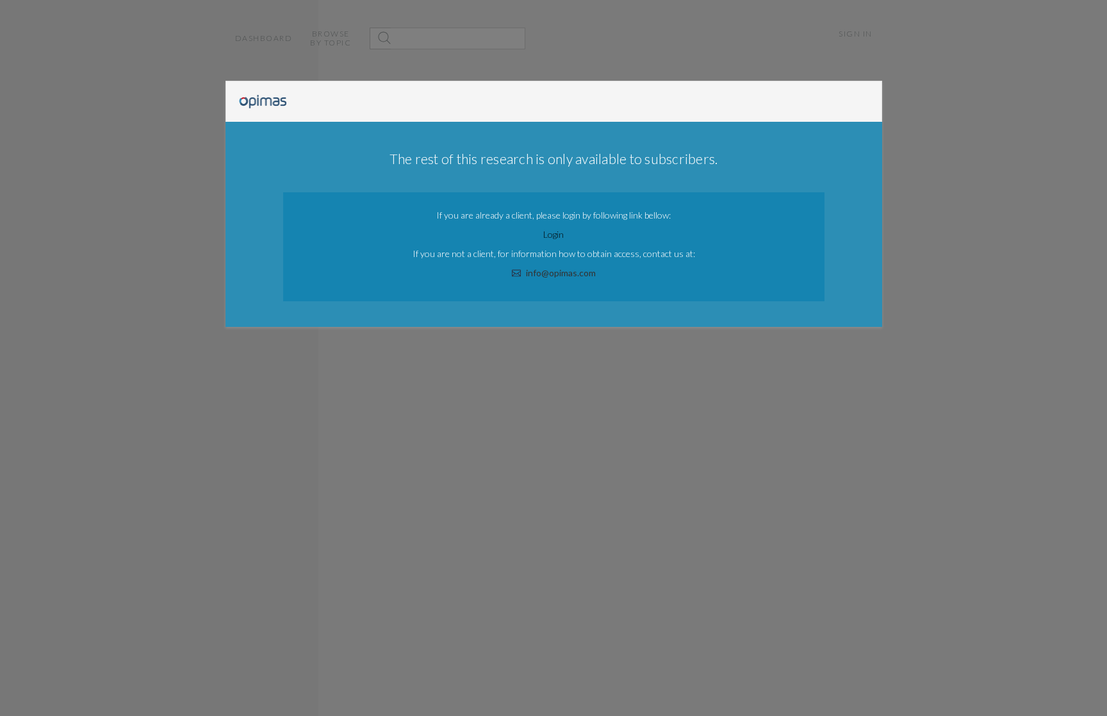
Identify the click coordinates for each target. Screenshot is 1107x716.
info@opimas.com (561, 272)
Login (553, 234)
